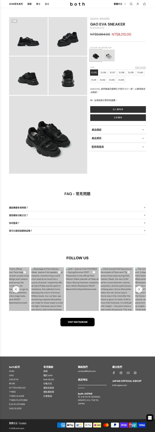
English (22, 423)
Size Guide (140, 67)
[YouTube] (128, 372)
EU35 (94, 72)
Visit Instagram (77, 322)
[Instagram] (121, 372)
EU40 (140, 72)
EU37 (112, 72)
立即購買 (118, 117)
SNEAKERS (104, 18)
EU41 (93, 80)
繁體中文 (13, 423)
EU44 (121, 80)
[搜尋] (131, 4)
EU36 (103, 72)
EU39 (131, 72)
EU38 (121, 72)
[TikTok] (135, 372)
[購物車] (144, 4)
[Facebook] (113, 372)
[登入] (137, 4)
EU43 (112, 80)
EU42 (102, 80)
